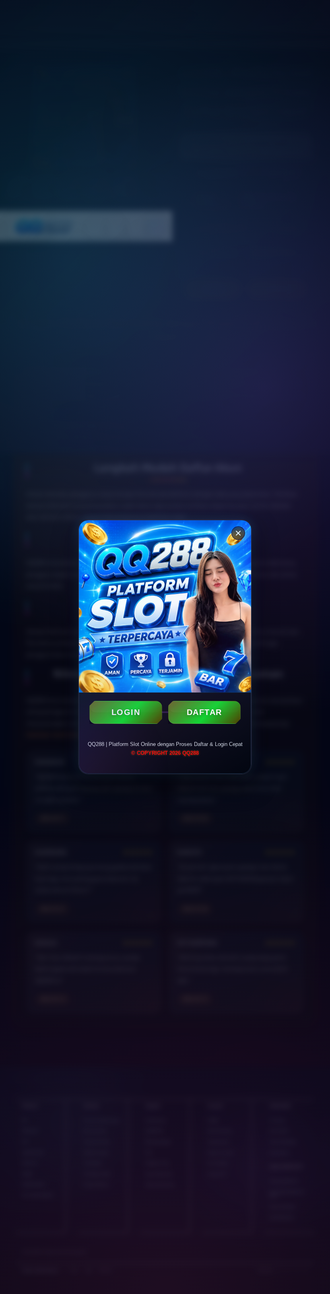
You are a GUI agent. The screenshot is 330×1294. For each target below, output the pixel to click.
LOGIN (125, 712)
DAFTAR (204, 712)
